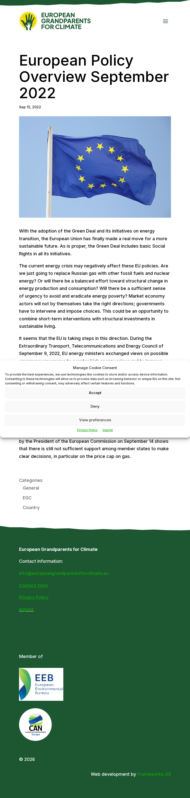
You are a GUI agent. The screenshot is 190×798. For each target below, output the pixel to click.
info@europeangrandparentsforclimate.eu (64, 573)
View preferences (95, 420)
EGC (27, 497)
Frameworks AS (154, 774)
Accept (95, 392)
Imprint (108, 430)
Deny (95, 406)
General (31, 488)
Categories (31, 480)
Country (31, 507)
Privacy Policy (87, 430)
